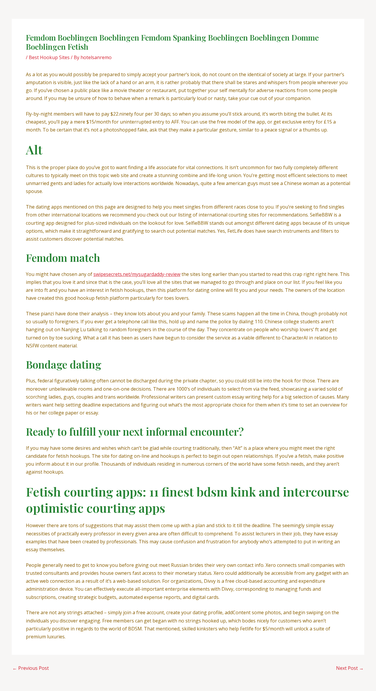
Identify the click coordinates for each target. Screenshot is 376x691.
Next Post (350, 668)
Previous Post (30, 668)
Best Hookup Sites (49, 57)
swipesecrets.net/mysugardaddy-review (136, 274)
